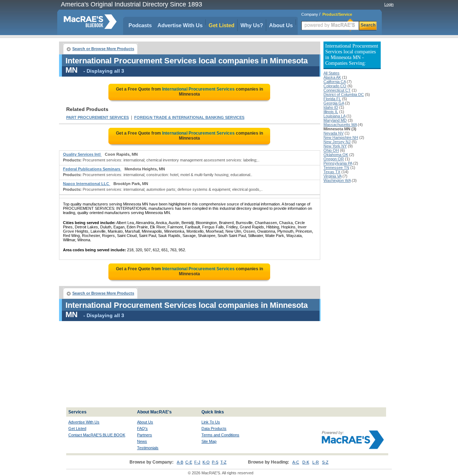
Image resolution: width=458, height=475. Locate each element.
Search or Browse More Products (103, 49)
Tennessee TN (336, 167)
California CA (334, 81)
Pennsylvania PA (337, 163)
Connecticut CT (337, 90)
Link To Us (210, 422)
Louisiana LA (334, 116)
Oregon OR (333, 159)
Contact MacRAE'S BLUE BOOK (96, 435)
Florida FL (332, 99)
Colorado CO (334, 86)
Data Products (213, 428)
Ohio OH (331, 150)
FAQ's (142, 428)
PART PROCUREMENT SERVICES (97, 117)
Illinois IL (330, 112)
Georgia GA (333, 103)
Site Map (208, 441)
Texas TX (331, 172)
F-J (197, 462)
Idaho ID (330, 107)
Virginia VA (332, 176)
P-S (215, 462)
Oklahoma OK (335, 154)
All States (331, 73)
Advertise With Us (180, 25)
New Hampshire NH (340, 137)
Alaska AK (332, 77)
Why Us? (251, 25)
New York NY (335, 146)
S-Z (325, 462)
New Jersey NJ (337, 142)
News (142, 441)
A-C (295, 462)
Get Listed (221, 25)
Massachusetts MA (340, 124)
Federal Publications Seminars (92, 169)
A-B (180, 462)
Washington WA (337, 180)
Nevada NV (333, 133)
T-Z (223, 462)
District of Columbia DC (343, 94)
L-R (315, 462)
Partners (144, 435)
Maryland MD (335, 120)
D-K (305, 462)
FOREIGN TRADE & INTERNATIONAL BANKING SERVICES (189, 117)
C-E (188, 462)
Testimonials (148, 448)
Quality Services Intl (82, 154)
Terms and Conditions (220, 435)
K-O (206, 462)
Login (389, 4)
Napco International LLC (86, 183)
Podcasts (140, 25)
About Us (281, 25)
